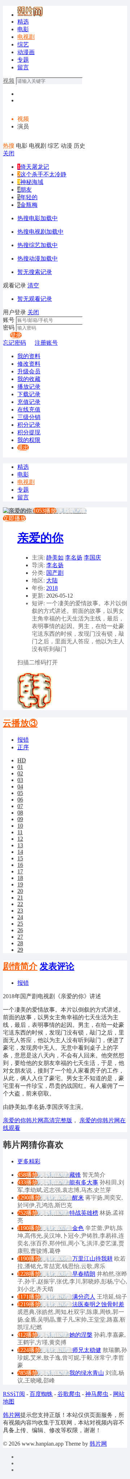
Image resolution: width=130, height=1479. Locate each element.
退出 (23, 447)
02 (20, 773)
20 (20, 891)
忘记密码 (14, 343)
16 (20, 865)
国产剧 (55, 573)
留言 (23, 67)
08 (20, 813)
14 (20, 852)
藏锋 (75, 1175)
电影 (23, 29)
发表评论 (57, 966)
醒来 (78, 1198)
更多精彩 (28, 1161)
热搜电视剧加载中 (40, 232)
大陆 (52, 580)
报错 (23, 740)
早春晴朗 (83, 1274)
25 (20, 924)
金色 (78, 1228)
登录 (16, 335)
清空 (33, 285)
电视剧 (26, 37)
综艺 (23, 44)
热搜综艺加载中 (37, 245)
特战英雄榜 (83, 1213)
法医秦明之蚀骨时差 (98, 1304)
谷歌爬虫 (69, 1394)
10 (20, 826)
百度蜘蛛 (41, 1394)
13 (20, 845)
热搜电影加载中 (37, 218)
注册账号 (46, 343)
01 (20, 767)
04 (20, 786)
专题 (23, 60)
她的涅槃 (80, 1335)
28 (20, 943)
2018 (52, 588)
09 (20, 819)
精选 (23, 22)
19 (20, 884)
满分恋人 (83, 1297)
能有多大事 (83, 1182)
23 (20, 911)
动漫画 (26, 52)
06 (20, 799)
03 (20, 780)
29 (20, 950)
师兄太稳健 (86, 1350)
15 (20, 858)
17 (20, 871)
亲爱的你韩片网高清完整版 (37, 1120)
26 (20, 930)
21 (20, 897)
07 (20, 806)
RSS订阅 (14, 1394)
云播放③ (20, 723)
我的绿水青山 (86, 1373)
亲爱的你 (40, 537)
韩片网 (11, 1415)
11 (20, 832)
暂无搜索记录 (34, 272)
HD (21, 760)
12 (20, 839)
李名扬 (73, 557)
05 (20, 793)
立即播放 (14, 518)
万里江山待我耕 (92, 1258)
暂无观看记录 (34, 299)
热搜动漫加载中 (37, 258)
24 (20, 917)
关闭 (8, 153)
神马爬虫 (96, 1394)
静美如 (55, 557)
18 (20, 878)
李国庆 (92, 557)
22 (20, 904)
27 (20, 937)
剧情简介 (20, 966)
